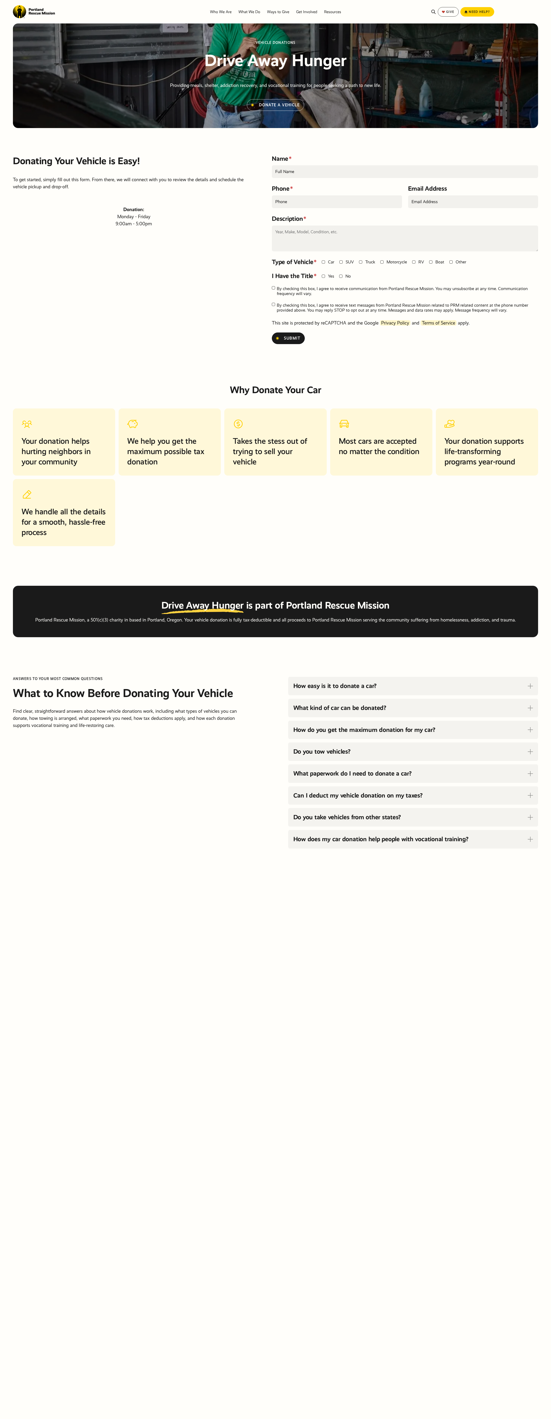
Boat (439, 262)
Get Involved (306, 12)
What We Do (249, 12)
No (348, 276)
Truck (370, 262)
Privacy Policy (395, 323)
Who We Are (221, 12)
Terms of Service (438, 323)
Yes (331, 276)
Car (331, 262)
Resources (332, 12)
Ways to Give (278, 12)
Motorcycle (397, 262)
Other (461, 262)
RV (421, 262)
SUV (350, 262)
